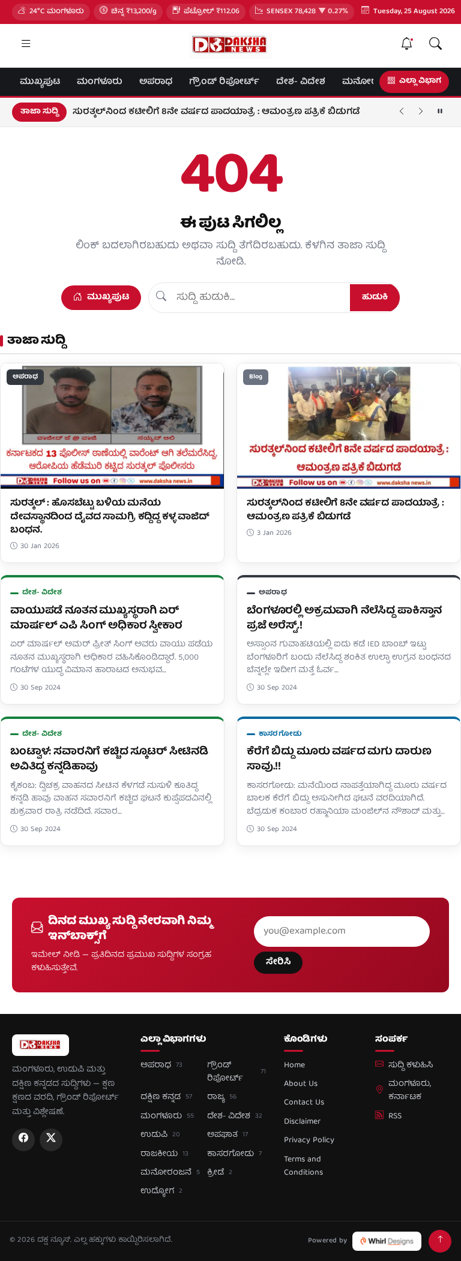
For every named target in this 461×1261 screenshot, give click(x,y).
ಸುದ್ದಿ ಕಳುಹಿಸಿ (410, 1065)
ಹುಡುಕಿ (375, 297)
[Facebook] (23, 1139)
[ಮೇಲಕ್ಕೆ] (440, 1241)
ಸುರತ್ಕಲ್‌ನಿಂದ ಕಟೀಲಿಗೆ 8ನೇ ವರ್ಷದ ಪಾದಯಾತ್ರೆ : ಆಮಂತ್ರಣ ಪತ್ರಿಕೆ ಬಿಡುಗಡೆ (216, 112)
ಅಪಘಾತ (227, 1135)
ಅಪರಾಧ (155, 82)
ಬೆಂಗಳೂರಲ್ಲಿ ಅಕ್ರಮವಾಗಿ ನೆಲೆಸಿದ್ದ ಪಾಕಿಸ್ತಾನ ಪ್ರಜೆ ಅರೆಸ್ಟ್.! (344, 619)
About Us (301, 1084)
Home (294, 1065)
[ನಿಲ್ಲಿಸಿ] (440, 112)
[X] (51, 1139)
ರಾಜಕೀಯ (164, 1154)
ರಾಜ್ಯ (222, 1097)
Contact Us (304, 1102)
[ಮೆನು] (26, 45)
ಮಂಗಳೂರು (99, 82)
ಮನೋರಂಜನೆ (370, 82)
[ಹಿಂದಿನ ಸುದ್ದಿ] (402, 112)
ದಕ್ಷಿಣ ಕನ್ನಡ (166, 1097)
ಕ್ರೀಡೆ (219, 1172)
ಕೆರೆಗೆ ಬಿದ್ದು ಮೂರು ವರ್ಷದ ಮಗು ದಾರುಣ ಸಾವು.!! (339, 760)
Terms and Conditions (303, 1166)
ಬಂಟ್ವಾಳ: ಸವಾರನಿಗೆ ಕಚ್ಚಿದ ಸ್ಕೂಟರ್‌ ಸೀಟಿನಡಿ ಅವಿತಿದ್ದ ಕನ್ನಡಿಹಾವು (109, 760)
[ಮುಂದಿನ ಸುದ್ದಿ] (421, 112)
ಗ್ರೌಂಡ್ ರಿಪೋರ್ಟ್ (224, 82)
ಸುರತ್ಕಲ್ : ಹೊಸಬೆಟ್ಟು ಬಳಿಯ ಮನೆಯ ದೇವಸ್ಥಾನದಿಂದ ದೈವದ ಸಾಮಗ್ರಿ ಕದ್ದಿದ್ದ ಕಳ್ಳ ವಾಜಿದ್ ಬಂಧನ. (109, 517)
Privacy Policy (309, 1140)
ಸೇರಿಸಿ (278, 962)
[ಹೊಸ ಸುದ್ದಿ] (406, 45)
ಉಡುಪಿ (160, 1135)
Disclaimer (302, 1121)
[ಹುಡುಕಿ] (435, 45)
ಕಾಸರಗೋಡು (280, 734)
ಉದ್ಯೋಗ (161, 1191)
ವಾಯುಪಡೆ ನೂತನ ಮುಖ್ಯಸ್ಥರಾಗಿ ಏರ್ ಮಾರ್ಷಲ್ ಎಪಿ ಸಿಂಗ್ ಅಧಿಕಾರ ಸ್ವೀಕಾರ (96, 619)
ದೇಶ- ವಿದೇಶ (300, 82)
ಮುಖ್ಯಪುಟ (40, 82)
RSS (395, 1116)
